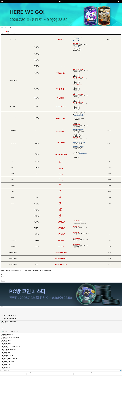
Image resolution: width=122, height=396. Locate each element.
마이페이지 (118, 1)
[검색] (120, 370)
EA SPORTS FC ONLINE (2, 1)
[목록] (2, 281)
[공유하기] (4, 280)
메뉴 (120, 1)
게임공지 (61, 1)
